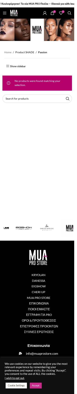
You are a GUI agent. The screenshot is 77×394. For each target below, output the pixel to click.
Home (7, 52)
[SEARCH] (67, 98)
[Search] (69, 13)
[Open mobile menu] (4, 13)
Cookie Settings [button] (16, 385)
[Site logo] (14, 12)
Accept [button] (35, 385)
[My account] (45, 13)
